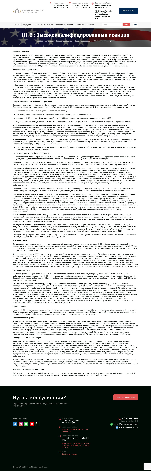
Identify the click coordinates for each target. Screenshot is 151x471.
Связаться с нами (128, 11)
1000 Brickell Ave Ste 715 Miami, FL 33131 (103, 6)
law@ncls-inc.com (61, 7)
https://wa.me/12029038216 (126, 424)
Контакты (80, 25)
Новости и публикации (64, 25)
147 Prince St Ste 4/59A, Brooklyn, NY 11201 (102, 16)
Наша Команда (47, 25)
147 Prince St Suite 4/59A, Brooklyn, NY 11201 (76, 446)
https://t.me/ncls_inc (128, 427)
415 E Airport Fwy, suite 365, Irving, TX (103, 12)
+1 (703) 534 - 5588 (61, 5)
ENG (135, 25)
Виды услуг (27, 25)
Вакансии (90, 25)
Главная (17, 25)
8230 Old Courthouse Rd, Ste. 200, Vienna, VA (81, 6)
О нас (37, 25)
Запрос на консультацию (125, 397)
